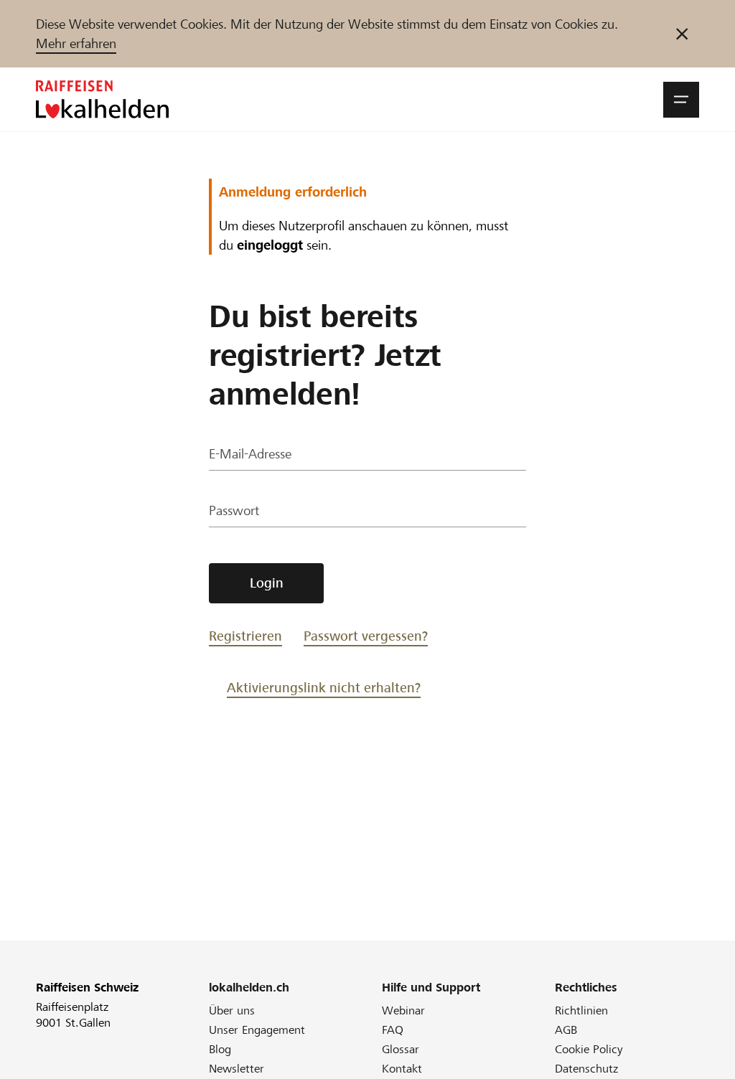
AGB (566, 1030)
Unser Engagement (257, 1030)
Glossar (400, 1049)
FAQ (392, 1030)
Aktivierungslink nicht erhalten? (324, 687)
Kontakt (402, 1068)
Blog (220, 1049)
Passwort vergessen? (366, 636)
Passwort (234, 510)
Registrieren (245, 636)
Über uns (232, 1010)
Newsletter (236, 1068)
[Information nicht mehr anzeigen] (682, 33)
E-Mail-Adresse (250, 453)
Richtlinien (581, 1010)
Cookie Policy (589, 1049)
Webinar (403, 1010)
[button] (681, 100)
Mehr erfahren (76, 43)
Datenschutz (586, 1068)
